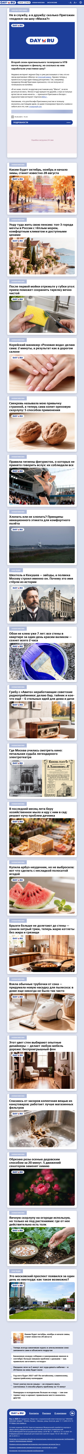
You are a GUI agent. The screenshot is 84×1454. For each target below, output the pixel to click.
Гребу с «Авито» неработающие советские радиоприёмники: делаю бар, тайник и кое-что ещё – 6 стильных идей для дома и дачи (42, 719)
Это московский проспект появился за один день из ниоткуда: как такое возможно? (42, 1300)
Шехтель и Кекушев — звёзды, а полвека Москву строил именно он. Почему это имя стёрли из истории (42, 603)
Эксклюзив (52, 2)
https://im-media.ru (18, 1423)
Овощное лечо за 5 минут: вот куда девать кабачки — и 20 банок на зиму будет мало (40, 1368)
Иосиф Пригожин (19, 10)
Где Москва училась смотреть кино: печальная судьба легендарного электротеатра (42, 778)
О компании (60, 1413)
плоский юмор (44, 77)
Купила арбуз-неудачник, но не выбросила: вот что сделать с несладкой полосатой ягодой (42, 895)
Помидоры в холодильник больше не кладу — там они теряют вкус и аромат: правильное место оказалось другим (40, 1395)
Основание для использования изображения (26, 1451)
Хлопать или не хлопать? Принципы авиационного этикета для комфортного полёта (42, 544)
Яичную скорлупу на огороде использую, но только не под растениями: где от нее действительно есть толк (42, 1245)
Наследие (16, 570)
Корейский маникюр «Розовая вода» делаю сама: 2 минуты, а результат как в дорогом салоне (42, 372)
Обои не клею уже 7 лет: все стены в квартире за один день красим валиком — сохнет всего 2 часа (42, 661)
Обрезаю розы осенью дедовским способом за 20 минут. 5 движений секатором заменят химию (42, 1187)
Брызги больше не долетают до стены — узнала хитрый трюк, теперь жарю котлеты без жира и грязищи (42, 953)
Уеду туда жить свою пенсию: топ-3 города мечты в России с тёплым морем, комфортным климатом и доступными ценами (42, 255)
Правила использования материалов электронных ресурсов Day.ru (34, 1444)
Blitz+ (44, 97)
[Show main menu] (81, 2)
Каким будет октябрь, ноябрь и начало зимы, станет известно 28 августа (42, 194)
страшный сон (35, 106)
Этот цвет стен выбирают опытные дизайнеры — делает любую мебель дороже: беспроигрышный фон (42, 1070)
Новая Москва (38, 2)
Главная (17, 1413)
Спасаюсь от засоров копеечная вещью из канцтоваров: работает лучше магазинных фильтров (42, 1128)
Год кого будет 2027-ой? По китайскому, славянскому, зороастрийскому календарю (40, 1376)
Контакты (34, 1413)
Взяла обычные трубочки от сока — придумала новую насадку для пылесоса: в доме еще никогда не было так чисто (42, 1011)
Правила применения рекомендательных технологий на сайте (33, 1447)
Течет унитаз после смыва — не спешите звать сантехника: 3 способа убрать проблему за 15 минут (39, 1385)
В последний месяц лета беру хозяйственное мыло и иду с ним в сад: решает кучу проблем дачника (42, 836)
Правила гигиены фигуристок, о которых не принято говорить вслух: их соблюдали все (42, 486)
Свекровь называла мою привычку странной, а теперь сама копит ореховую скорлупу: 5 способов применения (42, 431)
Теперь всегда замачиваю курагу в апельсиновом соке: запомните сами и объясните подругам (41, 1348)
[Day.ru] (8, 2)
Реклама (46, 1413)
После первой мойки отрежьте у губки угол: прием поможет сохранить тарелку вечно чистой (42, 314)
